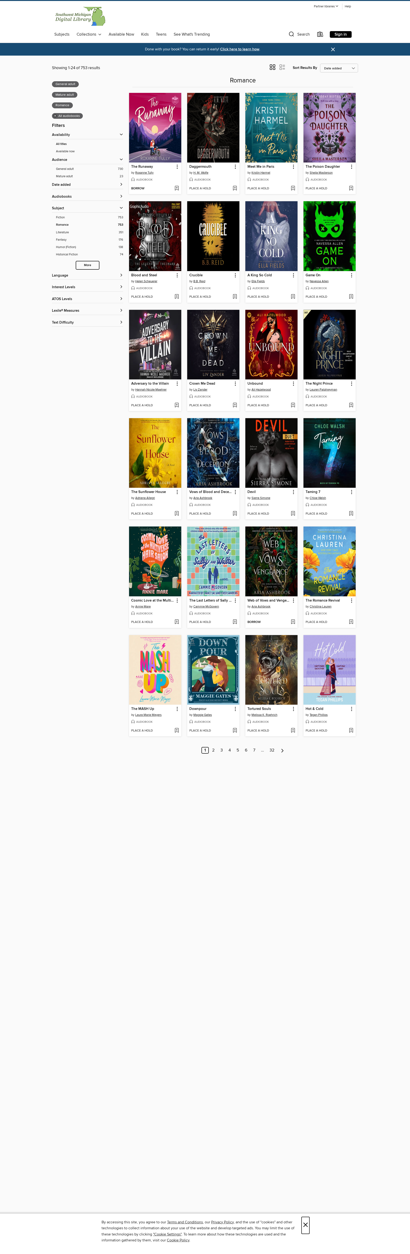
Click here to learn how (239, 49)
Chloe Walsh (318, 498)
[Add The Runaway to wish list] (177, 189)
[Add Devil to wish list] (293, 514)
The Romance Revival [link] (323, 600)
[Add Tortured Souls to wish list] (293, 731)
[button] (326, 6)
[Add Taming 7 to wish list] (351, 514)
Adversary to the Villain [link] (150, 384)
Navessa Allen (319, 281)
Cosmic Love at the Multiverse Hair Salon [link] (153, 600)
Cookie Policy (178, 1240)
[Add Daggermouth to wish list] (235, 189)
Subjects (62, 34)
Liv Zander (200, 390)
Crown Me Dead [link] (202, 384)
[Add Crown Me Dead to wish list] (235, 405)
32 (272, 750)
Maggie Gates (202, 715)
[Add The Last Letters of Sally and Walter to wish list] (235, 622)
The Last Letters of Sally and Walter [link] (211, 600)
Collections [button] (87, 34)
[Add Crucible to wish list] (235, 297)
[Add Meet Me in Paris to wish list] (293, 189)
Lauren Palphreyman (323, 390)
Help (348, 6)
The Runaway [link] (142, 167)
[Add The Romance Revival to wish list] (351, 622)
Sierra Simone (261, 498)
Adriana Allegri (145, 498)
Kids (145, 34)
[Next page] (282, 750)
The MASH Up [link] (142, 709)
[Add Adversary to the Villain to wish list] (177, 405)
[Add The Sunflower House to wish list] (177, 514)
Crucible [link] (196, 275)
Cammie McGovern (206, 606)
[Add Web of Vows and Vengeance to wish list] (293, 622)
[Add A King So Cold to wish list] (293, 297)
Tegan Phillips (319, 715)
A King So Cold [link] (259, 275)
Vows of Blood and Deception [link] (211, 492)
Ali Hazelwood (261, 390)
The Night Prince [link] (319, 384)
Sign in (341, 34)
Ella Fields (258, 281)
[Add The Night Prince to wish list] (351, 405)
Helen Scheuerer (146, 281)
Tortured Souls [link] (259, 709)
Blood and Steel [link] (144, 275)
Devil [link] (251, 492)
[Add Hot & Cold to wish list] (351, 731)
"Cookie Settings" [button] (167, 1234)
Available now (65, 151)
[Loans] (320, 35)
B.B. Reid (199, 281)
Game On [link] (313, 275)
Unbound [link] (255, 384)
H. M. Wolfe (200, 173)
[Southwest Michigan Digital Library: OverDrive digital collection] (80, 16)
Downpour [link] (197, 709)
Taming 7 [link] (313, 492)
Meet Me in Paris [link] (260, 167)
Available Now (121, 34)
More (87, 265)
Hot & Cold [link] (314, 709)
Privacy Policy (222, 1222)
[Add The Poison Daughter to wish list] (351, 189)
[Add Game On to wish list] (351, 297)
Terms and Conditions (185, 1222)
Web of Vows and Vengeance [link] (269, 600)
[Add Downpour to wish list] (235, 731)
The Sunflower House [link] (148, 492)
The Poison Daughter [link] (323, 167)
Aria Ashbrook (202, 498)
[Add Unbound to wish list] (293, 405)
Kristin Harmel (261, 173)
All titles (61, 144)
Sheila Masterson (321, 173)
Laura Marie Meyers (148, 715)
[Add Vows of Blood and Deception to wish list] (235, 514)
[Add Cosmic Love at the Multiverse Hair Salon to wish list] (177, 622)
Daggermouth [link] (200, 167)
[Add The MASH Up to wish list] (177, 731)
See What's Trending (192, 34)
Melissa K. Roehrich (264, 715)
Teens (161, 34)
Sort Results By (305, 68)
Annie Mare (143, 606)
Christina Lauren (320, 606)
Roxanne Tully (144, 173)
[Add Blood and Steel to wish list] (177, 297)
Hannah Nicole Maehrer (151, 390)
